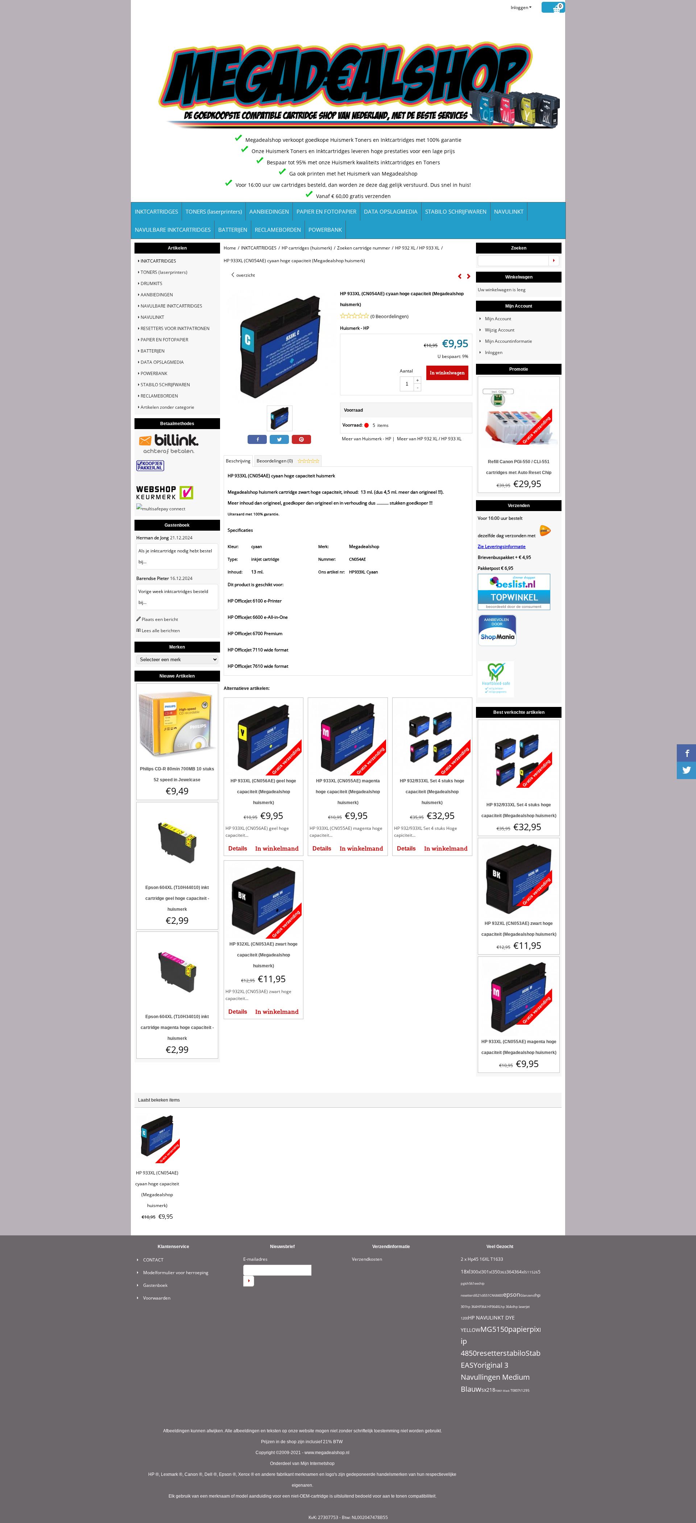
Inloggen (519, 7)
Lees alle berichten (161, 630)
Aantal (406, 371)
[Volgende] (468, 276)
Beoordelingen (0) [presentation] (275, 461)
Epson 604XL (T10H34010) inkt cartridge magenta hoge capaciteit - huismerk (177, 1027)
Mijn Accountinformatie (508, 341)
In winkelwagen (447, 372)
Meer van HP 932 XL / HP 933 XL (429, 439)
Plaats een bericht (160, 619)
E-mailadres (255, 1259)
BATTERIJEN (232, 229)
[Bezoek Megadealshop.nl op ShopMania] (497, 645)
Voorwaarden (156, 1298)
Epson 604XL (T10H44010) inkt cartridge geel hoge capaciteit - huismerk (177, 898)
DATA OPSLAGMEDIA (391, 211)
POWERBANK (325, 229)
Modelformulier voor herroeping (175, 1272)
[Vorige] (459, 276)
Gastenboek (155, 1285)
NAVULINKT (508, 211)
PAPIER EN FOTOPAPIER (326, 211)
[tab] (238, 461)
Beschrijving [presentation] (238, 461)
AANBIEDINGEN (269, 211)
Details (237, 848)
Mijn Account (498, 319)
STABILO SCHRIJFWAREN (455, 211)
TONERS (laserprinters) (214, 211)
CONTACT (153, 1260)
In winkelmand (277, 848)
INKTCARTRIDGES (156, 211)
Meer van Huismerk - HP (366, 439)
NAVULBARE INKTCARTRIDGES (173, 229)
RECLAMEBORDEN (278, 229)
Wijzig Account (499, 330)
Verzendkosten (367, 1259)
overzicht (245, 275)
